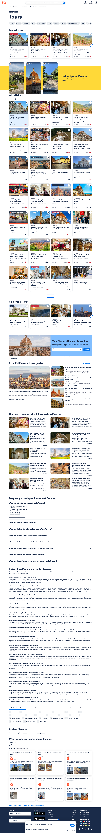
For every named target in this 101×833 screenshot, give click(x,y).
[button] (19, 46)
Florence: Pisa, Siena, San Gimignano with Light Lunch (21, 753)
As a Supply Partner (84, 812)
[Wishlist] (86, 2)
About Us (74, 812)
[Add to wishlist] (27, 34)
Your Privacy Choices (52, 819)
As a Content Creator (84, 814)
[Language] (91, 2)
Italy (15, 805)
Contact (49, 812)
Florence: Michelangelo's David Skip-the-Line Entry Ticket (22, 779)
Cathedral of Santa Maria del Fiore (18, 509)
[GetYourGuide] (4, 3)
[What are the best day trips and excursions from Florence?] (90, 529)
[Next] (91, 45)
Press (73, 819)
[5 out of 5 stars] (22, 756)
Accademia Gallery (14, 511)
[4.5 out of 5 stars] (13, 748)
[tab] (17, 708)
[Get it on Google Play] (39, 813)
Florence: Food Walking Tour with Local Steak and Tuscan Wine (50, 779)
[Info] (15, 99)
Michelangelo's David (15, 514)
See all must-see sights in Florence (17, 517)
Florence (25, 733)
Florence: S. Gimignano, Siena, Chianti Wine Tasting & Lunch (77, 779)
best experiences (41, 733)
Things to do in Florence (28, 805)
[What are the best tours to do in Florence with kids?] (90, 535)
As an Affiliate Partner (85, 816)
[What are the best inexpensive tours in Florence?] (90, 554)
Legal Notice (50, 814)
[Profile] (97, 2)
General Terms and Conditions (54, 821)
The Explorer (74, 823)
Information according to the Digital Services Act (58, 823)
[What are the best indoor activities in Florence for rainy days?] (90, 548)
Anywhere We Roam (64, 571)
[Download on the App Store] (39, 819)
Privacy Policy (51, 816)
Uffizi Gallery (13, 508)
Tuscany (19, 805)
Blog (73, 816)
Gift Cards (74, 821)
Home (10, 805)
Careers (73, 814)
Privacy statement (13, 358)
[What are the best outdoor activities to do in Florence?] (90, 541)
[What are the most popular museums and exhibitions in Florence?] (90, 561)
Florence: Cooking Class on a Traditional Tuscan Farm (49, 753)
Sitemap (49, 825)
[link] (19, 46)
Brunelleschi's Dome (15, 512)
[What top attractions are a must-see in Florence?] (90, 503)
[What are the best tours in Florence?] (90, 522)
